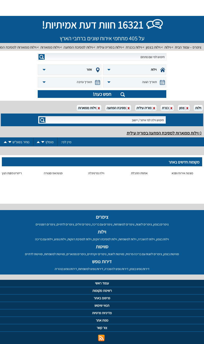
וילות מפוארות (50, 47)
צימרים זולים (83, 224)
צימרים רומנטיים (45, 224)
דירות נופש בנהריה (66, 269)
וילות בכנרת (134, 47)
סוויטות (102, 246)
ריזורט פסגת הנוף (11, 173)
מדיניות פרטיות (102, 313)
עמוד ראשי (102, 283)
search (42, 57)
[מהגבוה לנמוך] (42, 142)
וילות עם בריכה (44, 239)
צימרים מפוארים (76, 254)
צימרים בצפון (161, 224)
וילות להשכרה (146, 239)
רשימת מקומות (102, 290)
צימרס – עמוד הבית (188, 47)
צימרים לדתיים (65, 224)
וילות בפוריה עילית (109, 47)
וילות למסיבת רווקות (79, 239)
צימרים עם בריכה (102, 224)
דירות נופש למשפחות (90, 269)
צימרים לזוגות (144, 224)
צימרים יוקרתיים (97, 254)
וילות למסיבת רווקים (105, 239)
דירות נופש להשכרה (116, 269)
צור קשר (102, 327)
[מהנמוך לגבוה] (38, 142)
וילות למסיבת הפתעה (78, 47)
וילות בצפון (153, 47)
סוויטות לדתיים (34, 254)
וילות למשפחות (127, 239)
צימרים (102, 217)
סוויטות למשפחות (54, 254)
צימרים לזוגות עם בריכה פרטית (144, 254)
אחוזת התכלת (139, 173)
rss (101, 338)
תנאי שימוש (102, 305)
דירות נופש (102, 261)
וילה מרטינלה (96, 173)
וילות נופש (60, 239)
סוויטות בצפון (171, 254)
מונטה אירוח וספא (182, 173)
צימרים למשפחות (124, 224)
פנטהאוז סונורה (53, 173)
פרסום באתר (102, 298)
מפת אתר (102, 320)
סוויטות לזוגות (116, 254)
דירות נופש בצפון (139, 269)
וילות (167, 47)
